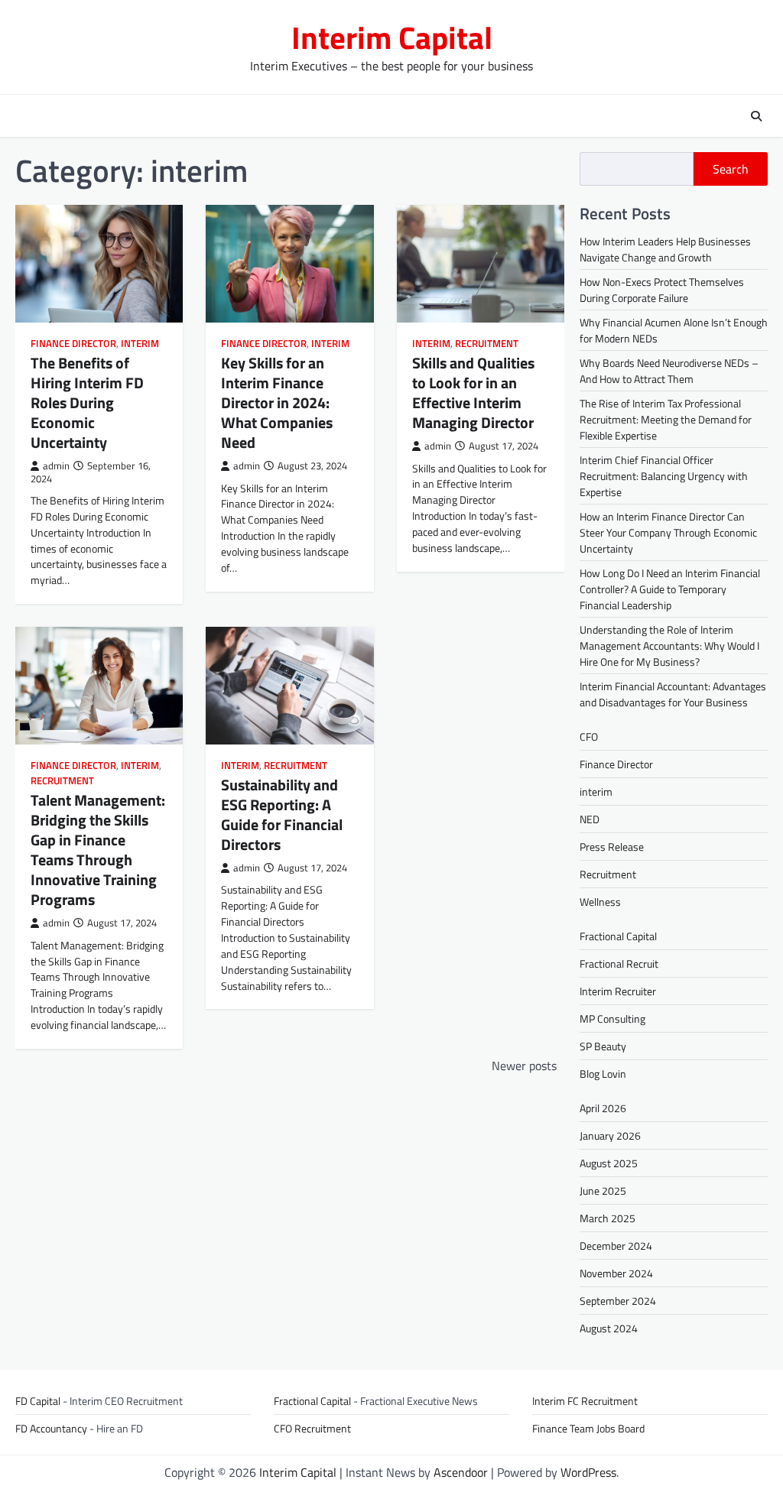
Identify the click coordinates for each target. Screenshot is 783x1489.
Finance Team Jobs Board (588, 1428)
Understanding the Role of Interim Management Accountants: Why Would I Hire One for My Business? (669, 645)
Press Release (612, 847)
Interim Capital (391, 37)
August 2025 (609, 1163)
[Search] (756, 116)
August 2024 (609, 1328)
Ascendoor (461, 1472)
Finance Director (73, 343)
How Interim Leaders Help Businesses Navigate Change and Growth (665, 249)
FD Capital (37, 1401)
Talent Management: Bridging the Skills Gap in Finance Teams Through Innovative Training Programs (98, 849)
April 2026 (603, 1108)
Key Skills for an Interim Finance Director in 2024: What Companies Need (277, 402)
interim (140, 343)
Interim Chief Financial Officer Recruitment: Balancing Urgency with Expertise (664, 476)
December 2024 (616, 1246)
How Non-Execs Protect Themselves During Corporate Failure (662, 290)
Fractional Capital (618, 936)
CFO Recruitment (312, 1428)
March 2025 (607, 1218)
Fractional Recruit (619, 963)
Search (731, 169)
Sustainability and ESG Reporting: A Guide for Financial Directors (282, 814)
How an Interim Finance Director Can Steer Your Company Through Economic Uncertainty (668, 532)
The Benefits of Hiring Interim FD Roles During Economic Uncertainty (87, 402)
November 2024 (616, 1273)
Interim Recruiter (618, 991)
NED (589, 819)
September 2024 (618, 1301)
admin (56, 466)
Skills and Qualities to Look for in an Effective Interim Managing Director (473, 392)
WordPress (588, 1472)
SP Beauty (603, 1046)
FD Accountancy (51, 1428)
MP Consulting (612, 1019)
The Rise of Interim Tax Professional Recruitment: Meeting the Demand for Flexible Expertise (666, 419)
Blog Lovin (603, 1074)
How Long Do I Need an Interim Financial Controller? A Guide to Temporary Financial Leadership (670, 589)
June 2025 (603, 1190)
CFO (589, 736)
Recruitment (486, 343)
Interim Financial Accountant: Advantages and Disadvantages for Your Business (673, 694)
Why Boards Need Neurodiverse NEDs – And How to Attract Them (669, 371)
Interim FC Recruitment (585, 1401)
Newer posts (524, 1065)
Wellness (600, 902)
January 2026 (610, 1135)
